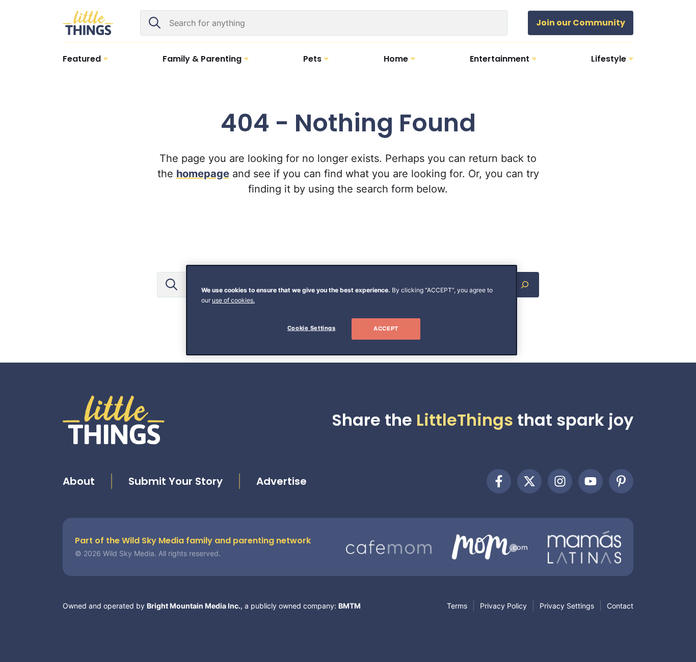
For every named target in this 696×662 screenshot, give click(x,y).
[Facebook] (499, 481)
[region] (351, 310)
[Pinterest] (621, 481)
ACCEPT (385, 328)
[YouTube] (590, 481)
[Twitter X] (529, 481)
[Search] (525, 284)
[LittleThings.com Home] (88, 23)
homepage (202, 174)
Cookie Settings (311, 328)
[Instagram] (560, 481)
